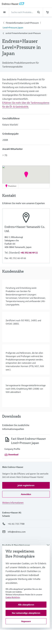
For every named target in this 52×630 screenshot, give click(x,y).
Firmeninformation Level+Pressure (22, 22)
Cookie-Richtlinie (13, 597)
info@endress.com (17, 531)
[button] (26, 174)
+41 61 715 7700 (16, 523)
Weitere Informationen (13, 502)
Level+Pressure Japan (13, 27)
